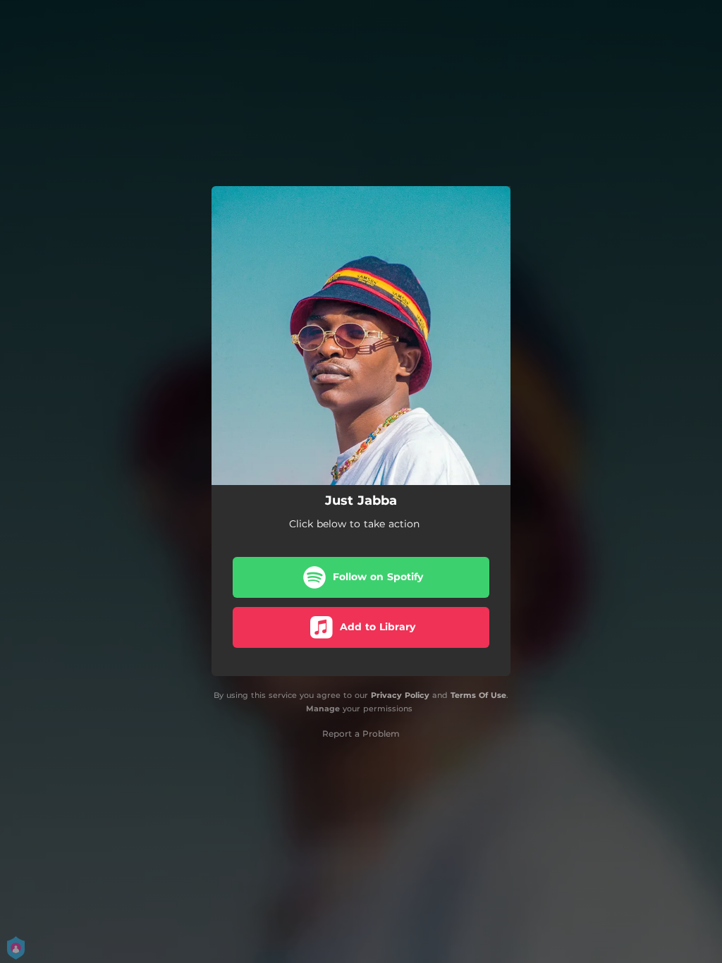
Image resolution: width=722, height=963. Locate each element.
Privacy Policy (400, 695)
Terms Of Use (478, 695)
